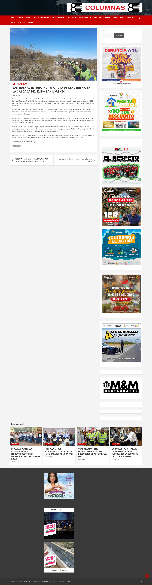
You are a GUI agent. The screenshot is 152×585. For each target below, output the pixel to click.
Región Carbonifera (40, 18)
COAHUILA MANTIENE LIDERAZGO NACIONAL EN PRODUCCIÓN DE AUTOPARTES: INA (92, 453)
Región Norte (23, 18)
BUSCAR (104, 31)
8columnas (26, 581)
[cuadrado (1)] (121, 48)
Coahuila (97, 18)
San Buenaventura (19, 84)
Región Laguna (84, 18)
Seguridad (131, 18)
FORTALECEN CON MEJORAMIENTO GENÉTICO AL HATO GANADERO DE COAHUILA (59, 451)
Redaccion (16, 95)
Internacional (119, 18)
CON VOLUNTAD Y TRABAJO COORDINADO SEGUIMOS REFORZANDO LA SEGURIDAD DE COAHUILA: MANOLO (125, 453)
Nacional (107, 18)
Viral (13, 22)
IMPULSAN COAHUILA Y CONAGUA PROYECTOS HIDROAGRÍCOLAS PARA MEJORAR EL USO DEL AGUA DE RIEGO (25, 454)
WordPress (68, 581)
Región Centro (57, 18)
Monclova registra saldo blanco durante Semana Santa (75, 160)
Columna (31, 22)
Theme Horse (43, 581)
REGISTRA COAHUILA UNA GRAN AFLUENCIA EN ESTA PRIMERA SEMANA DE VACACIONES (31, 160)
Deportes (21, 22)
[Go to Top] (147, 576)
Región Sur (70, 18)
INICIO (13, 18)
